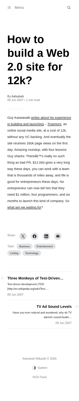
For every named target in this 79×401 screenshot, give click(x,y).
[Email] (58, 236)
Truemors (54, 124)
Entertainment (45, 246)
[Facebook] (34, 236)
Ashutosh (18, 96)
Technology (31, 253)
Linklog (14, 253)
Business (24, 246)
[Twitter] (23, 236)
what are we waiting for (24, 207)
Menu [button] (19, 7)
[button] (69, 7)
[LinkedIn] (46, 236)
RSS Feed (39, 377)
